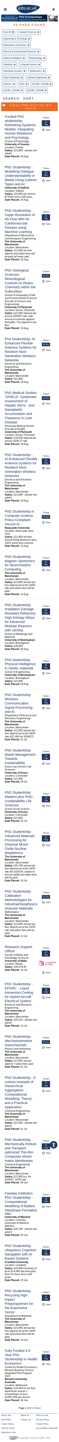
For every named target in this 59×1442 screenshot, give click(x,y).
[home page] (28, 13)
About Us (25, 1415)
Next (38, 1408)
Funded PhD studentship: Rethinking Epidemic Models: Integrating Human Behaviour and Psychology (20, 127)
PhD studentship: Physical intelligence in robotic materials (20, 664)
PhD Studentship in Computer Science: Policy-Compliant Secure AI (19, 517)
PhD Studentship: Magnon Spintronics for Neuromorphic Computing (20, 563)
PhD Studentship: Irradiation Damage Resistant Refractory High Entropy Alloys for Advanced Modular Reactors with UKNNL (20, 617)
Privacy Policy (42, 1419)
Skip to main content (12, 2)
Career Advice (7, 1424)
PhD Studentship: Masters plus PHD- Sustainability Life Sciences (19, 799)
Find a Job (6, 1415)
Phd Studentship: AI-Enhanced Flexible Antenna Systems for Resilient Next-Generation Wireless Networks (21, 349)
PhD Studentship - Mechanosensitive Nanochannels (19, 1041)
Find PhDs (6, 1419)
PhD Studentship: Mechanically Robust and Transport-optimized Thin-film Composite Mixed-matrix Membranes (20, 1150)
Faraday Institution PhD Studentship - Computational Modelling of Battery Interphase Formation (21, 1201)
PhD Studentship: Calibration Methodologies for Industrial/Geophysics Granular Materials (21, 899)
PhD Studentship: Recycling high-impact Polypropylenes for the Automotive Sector (19, 1301)
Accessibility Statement (47, 1428)
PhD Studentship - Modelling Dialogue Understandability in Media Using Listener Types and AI (21, 175)
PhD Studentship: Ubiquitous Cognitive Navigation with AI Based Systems (20, 1252)
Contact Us (26, 1419)
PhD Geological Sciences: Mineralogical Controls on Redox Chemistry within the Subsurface (20, 280)
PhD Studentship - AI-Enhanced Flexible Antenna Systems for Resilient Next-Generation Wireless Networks (21, 465)
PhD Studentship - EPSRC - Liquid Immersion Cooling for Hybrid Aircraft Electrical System (19, 992)
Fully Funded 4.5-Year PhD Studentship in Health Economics (21, 1357)
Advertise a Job (8, 1432)
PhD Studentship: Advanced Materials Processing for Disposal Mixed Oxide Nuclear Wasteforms (20, 842)
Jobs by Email (7, 1428)
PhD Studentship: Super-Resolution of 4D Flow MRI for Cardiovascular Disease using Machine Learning (20, 221)
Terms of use (42, 1415)
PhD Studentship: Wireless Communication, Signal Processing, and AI (19, 703)
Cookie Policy (42, 1424)
